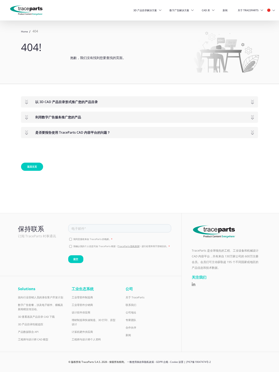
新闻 (225, 10)
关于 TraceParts (248, 10)
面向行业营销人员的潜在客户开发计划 (40, 297)
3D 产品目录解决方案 (145, 10)
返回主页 (32, 166)
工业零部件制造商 (82, 297)
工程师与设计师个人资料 (86, 339)
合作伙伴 (131, 327)
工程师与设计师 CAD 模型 (33, 339)
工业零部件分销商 (82, 305)
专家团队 (131, 320)
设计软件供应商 (81, 312)
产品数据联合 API (28, 332)
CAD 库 (206, 10)
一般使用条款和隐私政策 (140, 362)
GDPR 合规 (162, 362)
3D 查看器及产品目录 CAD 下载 (36, 317)
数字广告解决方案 (179, 10)
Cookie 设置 (176, 362)
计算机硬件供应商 (82, 332)
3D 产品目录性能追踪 (30, 324)
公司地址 (131, 312)
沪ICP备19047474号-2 (198, 362)
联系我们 (131, 305)
